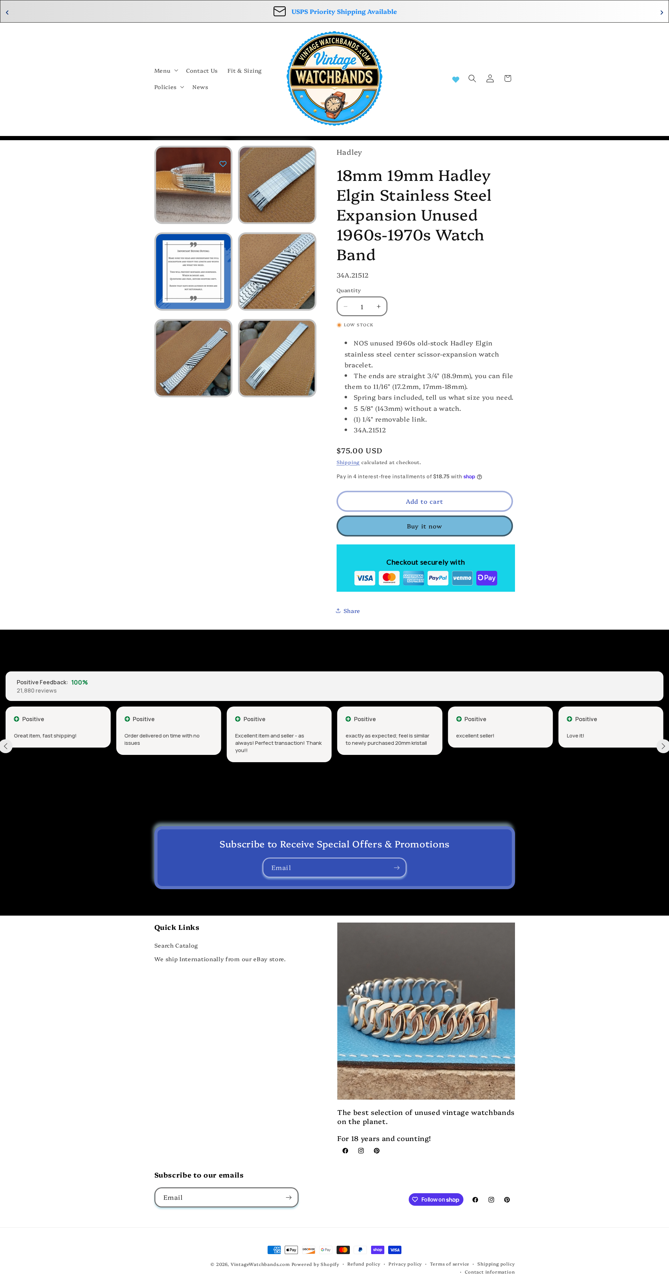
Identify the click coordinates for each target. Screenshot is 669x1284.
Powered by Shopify (316, 1264)
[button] (165, 70)
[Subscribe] (397, 868)
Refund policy (363, 1264)
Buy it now (425, 526)
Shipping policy (496, 1264)
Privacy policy (405, 1264)
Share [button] (352, 610)
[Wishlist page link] (455, 78)
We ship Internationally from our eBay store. (220, 959)
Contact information (490, 1272)
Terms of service (449, 1264)
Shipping (348, 461)
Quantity (349, 290)
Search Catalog (176, 945)
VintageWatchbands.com (260, 1264)
